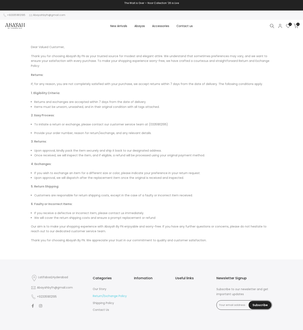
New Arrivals (118, 26)
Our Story (99, 289)
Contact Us (101, 310)
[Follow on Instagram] (40, 305)
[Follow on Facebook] (33, 305)
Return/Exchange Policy (110, 296)
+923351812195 (16, 15)
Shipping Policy (103, 303)
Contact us (184, 26)
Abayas (139, 26)
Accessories (160, 26)
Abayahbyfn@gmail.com (49, 15)
